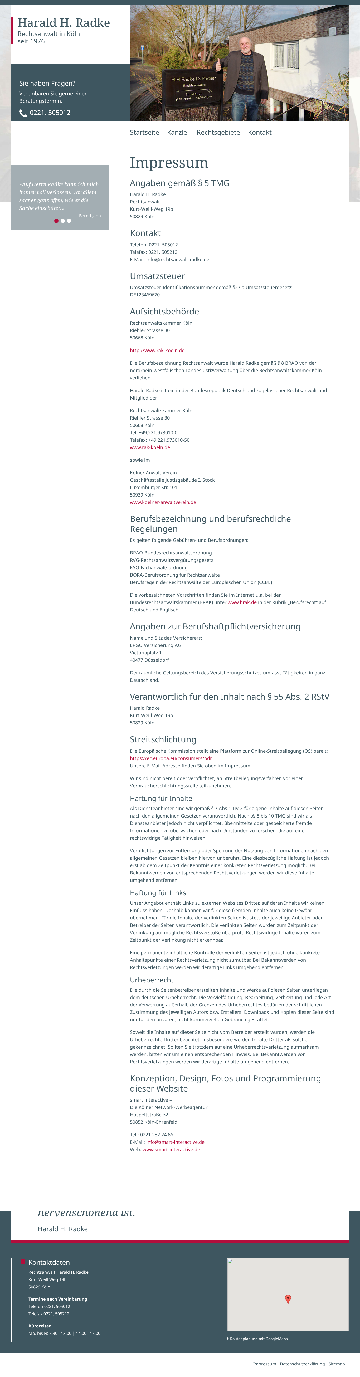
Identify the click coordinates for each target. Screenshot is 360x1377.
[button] (288, 1300)
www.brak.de (242, 602)
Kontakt (260, 132)
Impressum (264, 1364)
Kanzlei (178, 132)
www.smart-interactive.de (171, 1149)
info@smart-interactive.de (175, 1142)
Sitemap (337, 1364)
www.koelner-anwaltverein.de (163, 502)
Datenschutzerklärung (302, 1364)
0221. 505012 (50, 112)
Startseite (144, 132)
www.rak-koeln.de (150, 447)
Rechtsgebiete (218, 132)
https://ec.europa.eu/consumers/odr (170, 758)
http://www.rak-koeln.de (157, 350)
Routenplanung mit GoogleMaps (259, 1338)
